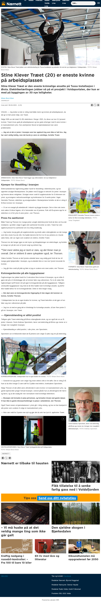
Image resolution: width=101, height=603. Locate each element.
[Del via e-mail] (98, 105)
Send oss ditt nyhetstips (57, 498)
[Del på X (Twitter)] (95, 105)
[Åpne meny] (98, 3)
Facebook (67, 576)
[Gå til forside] (11, 3)
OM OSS (4, 576)
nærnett (6, 453)
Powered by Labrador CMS (50, 600)
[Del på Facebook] (91, 105)
